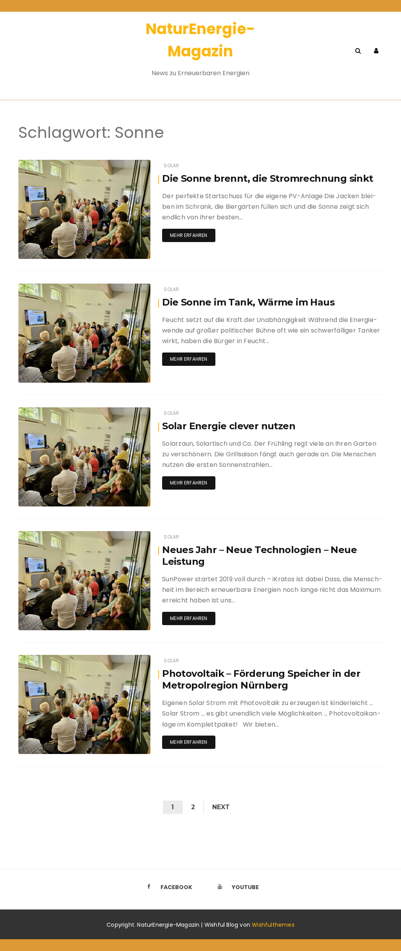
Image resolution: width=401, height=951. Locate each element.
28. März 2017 (124, 659)
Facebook (176, 887)
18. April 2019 (125, 411)
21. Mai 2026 (126, 164)
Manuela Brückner (63, 164)
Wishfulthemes (273, 925)
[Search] (358, 51)
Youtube (245, 887)
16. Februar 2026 (121, 287)
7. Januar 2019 (123, 535)
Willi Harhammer (62, 412)
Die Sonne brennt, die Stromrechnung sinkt (267, 178)
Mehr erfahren (188, 235)
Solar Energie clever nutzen (228, 426)
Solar (171, 165)
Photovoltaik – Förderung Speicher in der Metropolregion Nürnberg (261, 679)
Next (221, 807)
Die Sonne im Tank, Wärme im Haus (248, 302)
